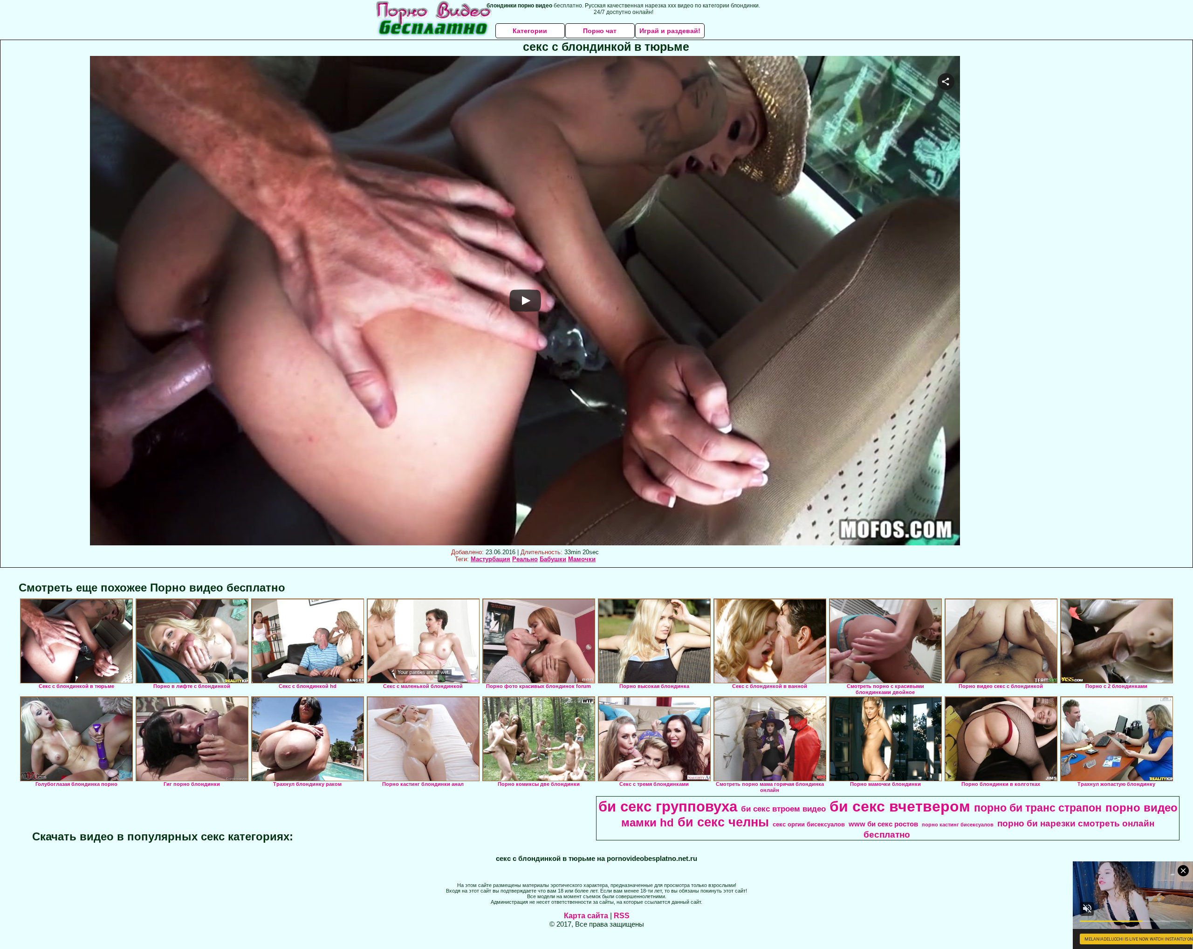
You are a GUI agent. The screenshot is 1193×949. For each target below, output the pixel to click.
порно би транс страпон (1038, 808)
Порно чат (600, 30)
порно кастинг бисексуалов (958, 824)
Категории (530, 30)
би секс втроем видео (783, 808)
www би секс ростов (883, 824)
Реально (525, 559)
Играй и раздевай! (669, 30)
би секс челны (723, 822)
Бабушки (553, 559)
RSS (622, 916)
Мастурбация (490, 559)
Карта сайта (586, 916)
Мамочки (582, 559)
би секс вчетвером (900, 806)
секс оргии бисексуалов (809, 824)
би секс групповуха (667, 806)
